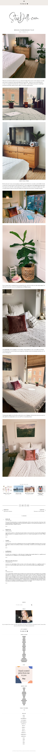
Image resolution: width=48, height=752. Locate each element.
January (23, 736)
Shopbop (24, 699)
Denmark (24, 642)
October (23, 720)
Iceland (24, 650)
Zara (24, 704)
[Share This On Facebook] (20, 505)
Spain (24, 657)
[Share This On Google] (28, 505)
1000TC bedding (31, 543)
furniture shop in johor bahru (31, 554)
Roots (24, 696)
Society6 (35, 351)
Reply (6, 526)
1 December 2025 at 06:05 (9, 571)
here (44, 185)
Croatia (24, 640)
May (23, 729)
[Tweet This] (23, 505)
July (23, 725)
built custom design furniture (38, 565)
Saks (24, 697)
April (23, 730)
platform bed (37, 185)
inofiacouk (8, 519)
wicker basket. (40, 285)
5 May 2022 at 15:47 (8, 541)
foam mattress (26, 577)
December (23, 718)
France (24, 644)
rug (37, 188)
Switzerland (24, 658)
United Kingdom (24, 660)
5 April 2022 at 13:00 (8, 520)
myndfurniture (8, 551)
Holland (24, 649)
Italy (24, 651)
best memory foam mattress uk (14, 523)
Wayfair (24, 703)
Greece (24, 647)
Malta (24, 653)
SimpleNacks (8, 529)
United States (24, 661)
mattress (18, 186)
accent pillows (14, 349)
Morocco (24, 654)
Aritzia (24, 688)
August (23, 723)
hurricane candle (7, 415)
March (23, 732)
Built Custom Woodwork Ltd (11, 560)
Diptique (28, 415)
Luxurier (7, 540)
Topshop (24, 701)
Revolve (24, 695)
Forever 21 (24, 692)
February (23, 734)
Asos (24, 689)
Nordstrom (24, 693)
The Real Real (24, 700)
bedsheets (28, 349)
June (23, 727)
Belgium (24, 636)
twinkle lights (6, 349)
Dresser (24, 180)
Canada (24, 639)
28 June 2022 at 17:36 (8, 552)
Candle (20, 180)
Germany (24, 646)
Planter (27, 180)
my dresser (18, 183)
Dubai (24, 643)
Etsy (24, 690)
